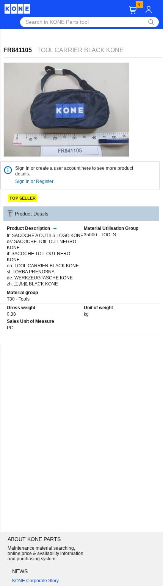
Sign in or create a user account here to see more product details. (74, 171)
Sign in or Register (35, 181)
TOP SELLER (22, 198)
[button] (132, 10)
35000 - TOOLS (100, 234)
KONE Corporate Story (35, 580)
